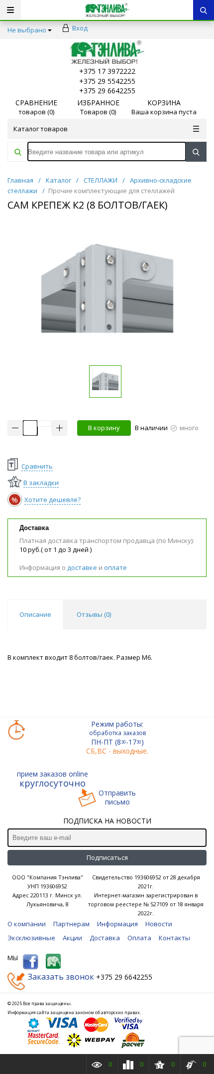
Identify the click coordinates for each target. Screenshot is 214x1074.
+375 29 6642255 (107, 90)
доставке (82, 567)
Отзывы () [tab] (94, 614)
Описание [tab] (35, 614)
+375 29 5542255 (107, 81)
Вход (80, 27)
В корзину (104, 427)
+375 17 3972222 (107, 71)
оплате (115, 567)
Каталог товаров (40, 128)
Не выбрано (26, 29)
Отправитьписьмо (117, 797)
